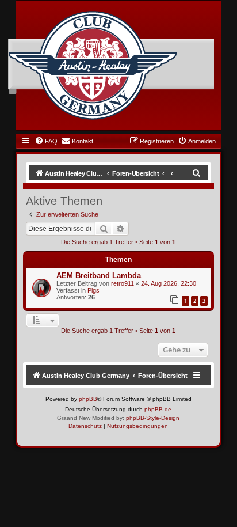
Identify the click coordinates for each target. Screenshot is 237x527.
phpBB (88, 399)
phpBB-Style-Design (152, 418)
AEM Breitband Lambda (98, 275)
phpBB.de (157, 409)
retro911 (122, 283)
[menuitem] (46, 141)
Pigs (93, 290)
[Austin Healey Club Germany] (92, 65)
